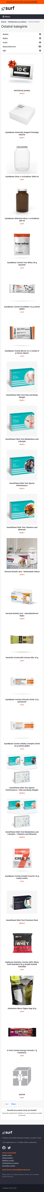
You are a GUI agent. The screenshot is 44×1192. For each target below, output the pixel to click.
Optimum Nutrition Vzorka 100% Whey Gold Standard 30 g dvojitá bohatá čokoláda (22, 964)
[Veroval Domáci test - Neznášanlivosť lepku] (21, 594)
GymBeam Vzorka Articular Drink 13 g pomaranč (21, 700)
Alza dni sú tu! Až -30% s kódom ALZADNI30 (22, 2)
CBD (4, 50)
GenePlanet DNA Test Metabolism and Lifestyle (22, 440)
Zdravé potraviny (7, 1158)
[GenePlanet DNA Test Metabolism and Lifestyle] (21, 419)
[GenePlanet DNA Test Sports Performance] (21, 464)
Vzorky (5, 42)
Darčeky (5, 34)
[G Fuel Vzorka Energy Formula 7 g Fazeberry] (21, 1031)
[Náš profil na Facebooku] (4, 1147)
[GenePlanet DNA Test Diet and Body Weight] (21, 375)
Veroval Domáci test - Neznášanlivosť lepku (22, 614)
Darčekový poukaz (22, 90)
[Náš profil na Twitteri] (9, 1147)
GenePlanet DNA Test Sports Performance (21, 484)
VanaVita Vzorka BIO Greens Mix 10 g (22, 658)
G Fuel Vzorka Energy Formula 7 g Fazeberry (22, 1051)
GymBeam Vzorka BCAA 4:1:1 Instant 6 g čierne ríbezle (22, 352)
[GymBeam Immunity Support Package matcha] (21, 113)
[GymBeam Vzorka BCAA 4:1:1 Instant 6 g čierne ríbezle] (21, 331)
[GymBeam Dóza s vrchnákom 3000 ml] (21, 157)
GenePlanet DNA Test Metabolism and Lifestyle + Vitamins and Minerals (22, 833)
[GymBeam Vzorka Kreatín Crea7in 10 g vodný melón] (21, 856)
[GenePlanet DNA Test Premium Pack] (21, 901)
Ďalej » (13, 1104)
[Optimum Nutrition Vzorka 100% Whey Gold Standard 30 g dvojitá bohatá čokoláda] (21, 942)
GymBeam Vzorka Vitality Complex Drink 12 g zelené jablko (22, 745)
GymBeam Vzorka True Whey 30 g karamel (22, 264)
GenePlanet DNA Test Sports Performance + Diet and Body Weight (22, 789)
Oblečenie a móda (8, 1160)
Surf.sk (3, 22)
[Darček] (21, 1075)
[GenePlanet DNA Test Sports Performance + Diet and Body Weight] (21, 768)
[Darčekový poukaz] (21, 71)
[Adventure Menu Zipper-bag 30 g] (21, 989)
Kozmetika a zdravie (8, 1166)
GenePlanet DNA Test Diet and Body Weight (22, 396)
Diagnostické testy (9, 46)
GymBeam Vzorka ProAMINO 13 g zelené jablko (22, 308)
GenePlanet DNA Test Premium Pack (22, 920)
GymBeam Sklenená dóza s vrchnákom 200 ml (22, 219)
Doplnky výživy (7, 1155)
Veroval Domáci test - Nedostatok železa (21, 572)
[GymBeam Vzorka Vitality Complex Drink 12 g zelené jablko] (21, 724)
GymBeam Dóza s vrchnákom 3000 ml (22, 177)
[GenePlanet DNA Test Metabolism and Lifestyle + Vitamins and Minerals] (21, 812)
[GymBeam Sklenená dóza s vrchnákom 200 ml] (21, 199)
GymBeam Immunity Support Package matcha (22, 133)
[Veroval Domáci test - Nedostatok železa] (21, 552)
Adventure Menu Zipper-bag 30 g (22, 1008)
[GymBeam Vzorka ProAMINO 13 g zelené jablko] (21, 287)
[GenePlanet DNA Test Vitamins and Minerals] (21, 508)
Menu (7, 17)
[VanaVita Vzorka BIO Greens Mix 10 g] (21, 638)
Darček (22, 1094)
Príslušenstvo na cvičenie (17, 22)
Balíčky (5, 38)
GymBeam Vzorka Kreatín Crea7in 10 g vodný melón (22, 877)
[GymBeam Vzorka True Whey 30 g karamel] (21, 243)
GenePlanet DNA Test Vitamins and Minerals (22, 528)
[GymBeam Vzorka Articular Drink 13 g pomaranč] (21, 680)
